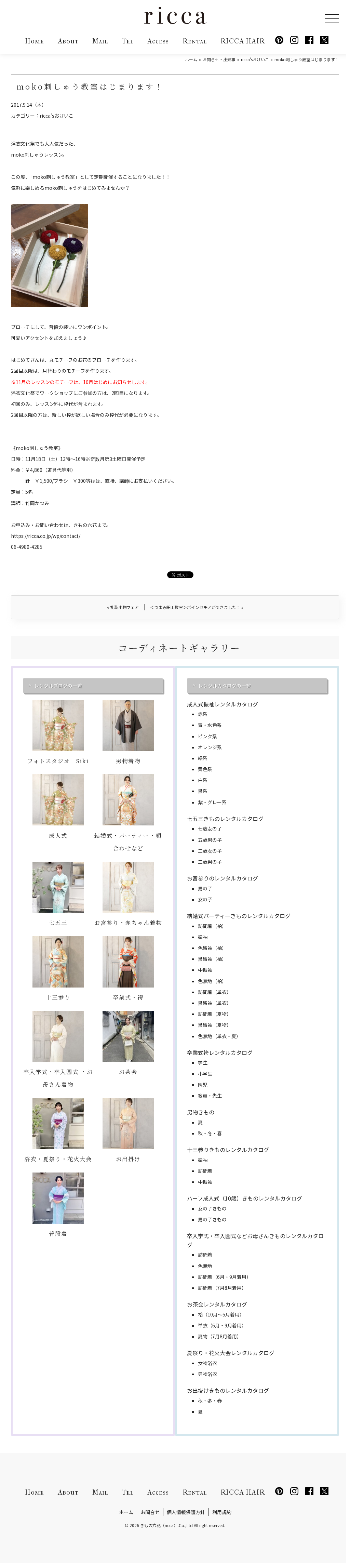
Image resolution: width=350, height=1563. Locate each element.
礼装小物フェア (123, 607)
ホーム (126, 1512)
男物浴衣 (207, 1373)
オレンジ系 (210, 747)
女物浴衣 (207, 1363)
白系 (202, 780)
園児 (202, 1084)
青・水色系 (210, 724)
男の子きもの (212, 1219)
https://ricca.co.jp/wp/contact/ (45, 535)
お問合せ (150, 1512)
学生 (202, 1062)
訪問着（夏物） (214, 1013)
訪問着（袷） (212, 926)
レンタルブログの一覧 (58, 685)
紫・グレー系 (212, 802)
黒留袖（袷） (212, 958)
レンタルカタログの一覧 (224, 685)
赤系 (202, 714)
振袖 (202, 936)
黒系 (202, 790)
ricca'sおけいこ (56, 115)
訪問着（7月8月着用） (222, 1287)
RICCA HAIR (242, 41)
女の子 (205, 899)
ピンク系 (207, 736)
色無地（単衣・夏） (219, 1036)
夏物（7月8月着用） (220, 1336)
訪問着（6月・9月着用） (224, 1276)
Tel (128, 41)
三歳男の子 (210, 861)
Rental (195, 41)
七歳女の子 (210, 828)
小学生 (205, 1073)
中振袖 (205, 969)
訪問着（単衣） (214, 992)
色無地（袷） (212, 981)
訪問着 (205, 1170)
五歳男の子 (210, 839)
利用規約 (221, 1512)
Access (158, 41)
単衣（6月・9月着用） (222, 1325)
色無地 (205, 1265)
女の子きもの (212, 1208)
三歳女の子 (210, 850)
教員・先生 (210, 1095)
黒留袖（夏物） (214, 1024)
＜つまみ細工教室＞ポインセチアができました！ (196, 607)
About (68, 41)
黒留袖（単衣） (214, 1002)
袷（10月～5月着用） (221, 1314)
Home (34, 41)
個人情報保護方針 (186, 1512)
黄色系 (205, 769)
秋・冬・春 (210, 1133)
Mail (100, 41)
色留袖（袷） (212, 947)
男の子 (205, 888)
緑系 (202, 758)
